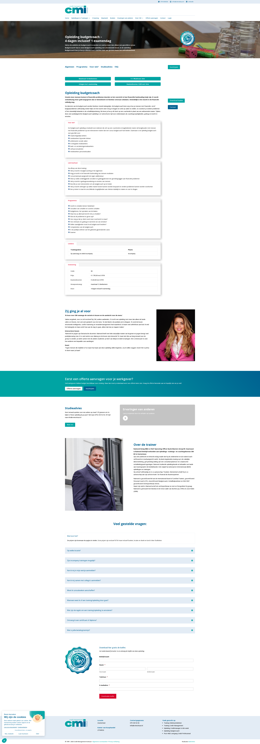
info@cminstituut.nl (178, 2)
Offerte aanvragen (152, 18)
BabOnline (192, 741)
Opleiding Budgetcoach (171, 731)
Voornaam (102, 672)
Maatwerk (104, 18)
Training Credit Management (173, 726)
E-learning (95, 18)
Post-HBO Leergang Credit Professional (177, 733)
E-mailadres (104, 685)
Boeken (112, 18)
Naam (102, 665)
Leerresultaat (73, 163)
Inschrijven (174, 67)
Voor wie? (94, 67)
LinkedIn (190, 2)
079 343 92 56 (134, 723)
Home (67, 18)
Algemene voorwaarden (100, 741)
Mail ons (70, 425)
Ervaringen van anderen (125, 18)
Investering (72, 265)
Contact (163, 18)
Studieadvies (106, 67)
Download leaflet (176, 100)
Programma (81, 67)
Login (170, 18)
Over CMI (138, 18)
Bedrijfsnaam (104, 657)
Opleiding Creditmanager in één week (176, 728)
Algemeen (69, 67)
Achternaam (151, 672)
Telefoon (103, 677)
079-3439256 (164, 2)
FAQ (116, 67)
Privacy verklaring (114, 741)
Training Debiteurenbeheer (173, 723)
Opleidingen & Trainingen (79, 18)
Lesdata (71, 244)
